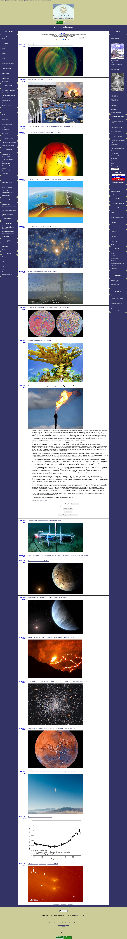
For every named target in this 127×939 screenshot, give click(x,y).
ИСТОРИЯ (9, 149)
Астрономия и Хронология (8, 165)
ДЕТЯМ (9, 241)
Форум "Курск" (5, 190)
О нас (15, 0)
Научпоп (113, 194)
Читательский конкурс (8, 233)
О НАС (118, 227)
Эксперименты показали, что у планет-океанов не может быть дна (47, 597)
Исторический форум (7, 192)
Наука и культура (115, 69)
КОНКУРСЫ (9, 223)
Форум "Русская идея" (7, 187)
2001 (3, 264)
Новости (26, 0)
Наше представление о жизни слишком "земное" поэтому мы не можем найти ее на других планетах (58, 555)
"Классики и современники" (8, 90)
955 (62, 904)
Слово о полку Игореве (7, 159)
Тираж (112, 244)
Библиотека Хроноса (116, 191)
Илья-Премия (5, 236)
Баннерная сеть (115, 284)
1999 (3, 269)
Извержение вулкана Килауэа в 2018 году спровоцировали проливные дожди (51, 637)
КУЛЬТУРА (9, 110)
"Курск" (4, 48)
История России (6, 154)
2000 (3, 266)
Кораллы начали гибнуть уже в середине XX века (42, 340)
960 (74, 904)
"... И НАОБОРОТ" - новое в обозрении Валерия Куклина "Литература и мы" (51, 126)
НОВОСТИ (118, 291)
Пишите (20, 0)
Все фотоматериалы (7, 274)
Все (112, 296)
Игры (112, 214)
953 (58, 904)
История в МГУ (6, 156)
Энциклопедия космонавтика (114, 96)
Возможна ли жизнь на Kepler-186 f (38, 561)
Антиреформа (114, 144)
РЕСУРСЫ (118, 248)
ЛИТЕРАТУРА (9, 31)
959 (72, 904)
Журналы (113, 260)
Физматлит (113, 105)
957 (67, 904)
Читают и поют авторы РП (117, 203)
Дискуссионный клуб (7, 182)
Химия (112, 163)
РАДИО (118, 198)
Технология (114, 158)
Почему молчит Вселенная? (118, 41)
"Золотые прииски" (6, 102)
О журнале (113, 236)
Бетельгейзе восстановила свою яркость (40, 817)
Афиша (3, 38)
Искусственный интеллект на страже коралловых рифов (44, 520)
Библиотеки (114, 268)
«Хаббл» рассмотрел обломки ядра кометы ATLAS (43, 864)
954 (60, 904)
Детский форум (6, 195)
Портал (2, 0)
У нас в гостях (5, 73)
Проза (3, 56)
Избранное (113, 265)
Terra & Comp (43, 500)
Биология (113, 151)
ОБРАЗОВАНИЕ (118, 136)
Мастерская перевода (7, 218)
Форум (3, 249)
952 (55, 904)
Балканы (4, 53)
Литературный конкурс (8, 231)
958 (69, 904)
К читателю (5, 41)
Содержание (9, 0)
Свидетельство (61, 34)
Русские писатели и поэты (117, 263)
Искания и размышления (8, 63)
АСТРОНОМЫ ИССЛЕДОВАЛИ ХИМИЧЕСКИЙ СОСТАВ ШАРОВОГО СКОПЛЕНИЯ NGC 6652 (58, 681)
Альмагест (4, 168)
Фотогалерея (5, 119)
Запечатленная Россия (7, 170)
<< (51, 904)
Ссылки (67, 922)
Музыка (4, 122)
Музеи (112, 212)
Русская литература (116, 166)
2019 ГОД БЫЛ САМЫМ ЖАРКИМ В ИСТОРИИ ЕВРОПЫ (46, 132)
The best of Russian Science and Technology (117, 309)
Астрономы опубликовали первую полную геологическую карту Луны (49, 307)
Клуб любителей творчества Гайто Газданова (9, 211)
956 (65, 904)
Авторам (113, 234)
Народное (113, 219)
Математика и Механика (117, 156)
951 (53, 904)
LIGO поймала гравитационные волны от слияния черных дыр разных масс (50, 45)
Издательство (5, 76)
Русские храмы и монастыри (6, 130)
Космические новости (116, 92)
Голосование (34, 0)
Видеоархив (5, 133)
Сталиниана (5, 173)
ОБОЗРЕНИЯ (8, 85)
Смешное (113, 222)
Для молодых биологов (118, 182)
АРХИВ (9, 253)
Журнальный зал (6, 81)
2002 (3, 261)
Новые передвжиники (7, 117)
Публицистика (5, 46)
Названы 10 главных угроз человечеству (40, 79)
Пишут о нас (114, 241)
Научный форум (6, 185)
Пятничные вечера (6, 204)
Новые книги (5, 71)
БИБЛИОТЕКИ (118, 187)
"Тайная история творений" (8, 95)
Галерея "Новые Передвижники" (63, 925)
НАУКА (118, 31)
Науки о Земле (114, 153)
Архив (64, 922)
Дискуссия (47, 0)
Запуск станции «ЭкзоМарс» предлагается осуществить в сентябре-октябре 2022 (52, 728)
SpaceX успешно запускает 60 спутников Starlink (42, 271)
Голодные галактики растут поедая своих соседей (42, 226)
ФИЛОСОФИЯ (9, 138)
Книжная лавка (5, 78)
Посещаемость (114, 258)
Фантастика (5, 246)
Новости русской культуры (8, 36)
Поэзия (3, 58)
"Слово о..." (5, 92)
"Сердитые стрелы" (6, 105)
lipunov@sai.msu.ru (80, 915)
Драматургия (5, 61)
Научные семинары (116, 112)
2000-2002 (118, 72)
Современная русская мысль (9, 142)
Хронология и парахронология (6, 162)
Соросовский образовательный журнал (117, 147)
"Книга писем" (5, 97)
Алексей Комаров (65, 930)
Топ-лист (41, 0)
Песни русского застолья (117, 217)
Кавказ (3, 51)
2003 (3, 259)
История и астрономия (116, 64)
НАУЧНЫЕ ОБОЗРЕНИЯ (118, 116)
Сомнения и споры (6, 68)
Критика (4, 66)
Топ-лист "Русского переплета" (116, 281)
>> (76, 904)
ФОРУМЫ (9, 178)
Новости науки (114, 301)
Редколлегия (114, 231)
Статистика (71, 922)
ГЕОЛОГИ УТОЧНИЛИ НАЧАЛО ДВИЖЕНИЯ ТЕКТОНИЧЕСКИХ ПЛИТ (51, 179)
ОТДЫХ (118, 207)
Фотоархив (4, 271)
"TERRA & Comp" (115, 125)
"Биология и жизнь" (116, 131)
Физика (113, 161)
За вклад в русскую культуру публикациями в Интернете (8, 227)
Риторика (4, 127)
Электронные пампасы (7, 244)
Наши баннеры (114, 287)
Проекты (113, 255)
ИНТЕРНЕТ (118, 275)
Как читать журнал (115, 239)
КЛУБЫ (9, 199)
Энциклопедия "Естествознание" (115, 99)
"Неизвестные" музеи (7, 124)
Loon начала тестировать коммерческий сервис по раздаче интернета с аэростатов (52, 771)
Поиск (112, 253)
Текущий (4, 256)
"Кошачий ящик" (6, 100)
